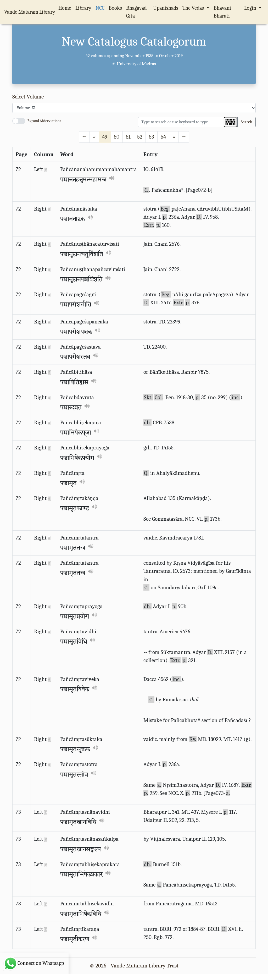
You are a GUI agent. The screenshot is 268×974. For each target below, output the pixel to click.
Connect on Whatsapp (41, 963)
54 (163, 137)
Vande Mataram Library (29, 12)
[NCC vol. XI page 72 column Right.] (49, 209)
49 (104, 137)
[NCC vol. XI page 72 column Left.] (45, 169)
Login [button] (250, 8)
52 (139, 137)
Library (83, 8)
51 (128, 137)
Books (115, 8)
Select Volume (28, 96)
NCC (100, 8)
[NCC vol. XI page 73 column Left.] (45, 812)
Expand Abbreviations (44, 121)
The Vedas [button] (193, 8)
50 (116, 137)
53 (151, 137)
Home (65, 8)
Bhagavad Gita (136, 12)
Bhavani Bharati (222, 12)
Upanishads (165, 8)
